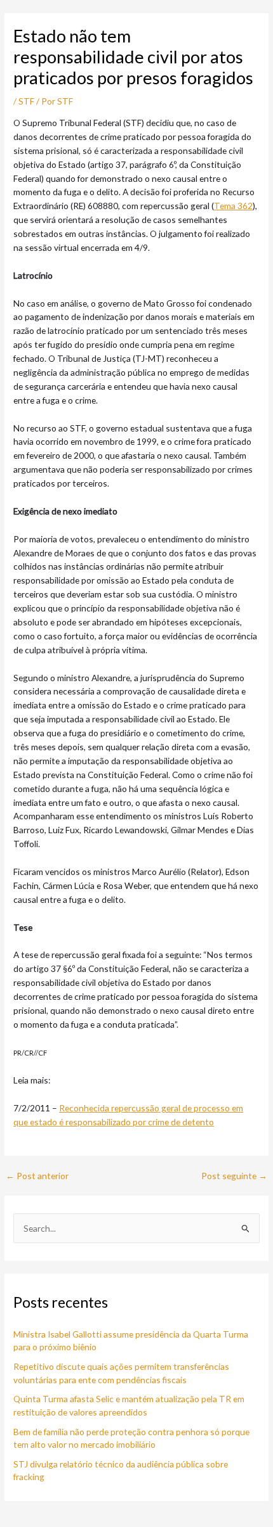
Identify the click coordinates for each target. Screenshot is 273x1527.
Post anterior (37, 1176)
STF (26, 101)
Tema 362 (233, 205)
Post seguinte (234, 1176)
